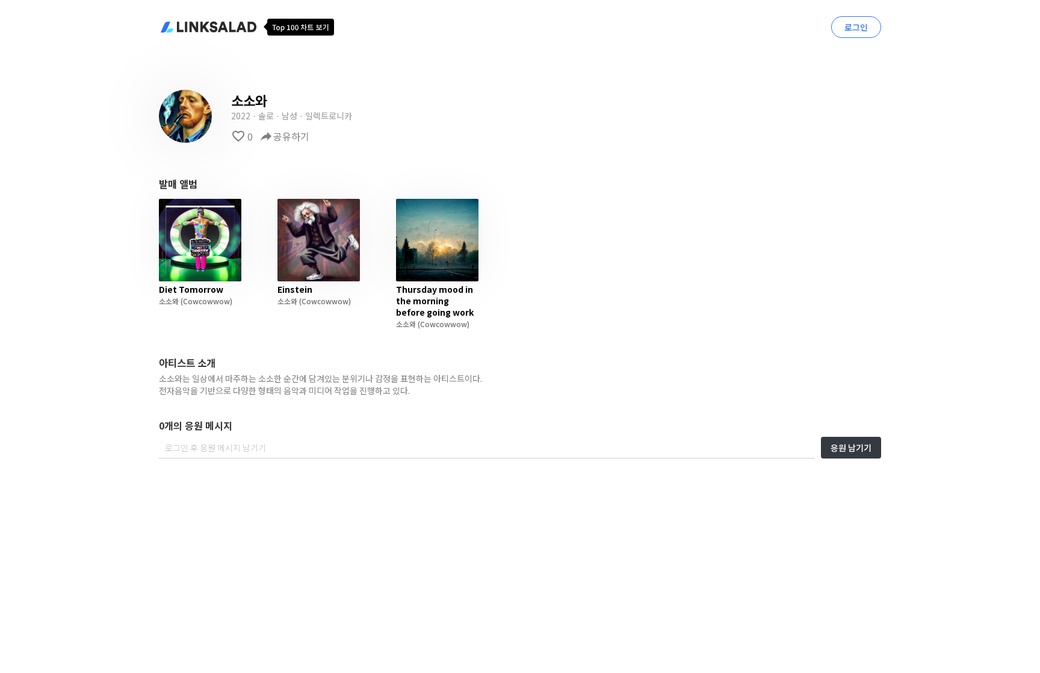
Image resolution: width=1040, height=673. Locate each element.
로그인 (856, 27)
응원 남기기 (851, 448)
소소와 (169, 301)
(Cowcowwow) (205, 301)
